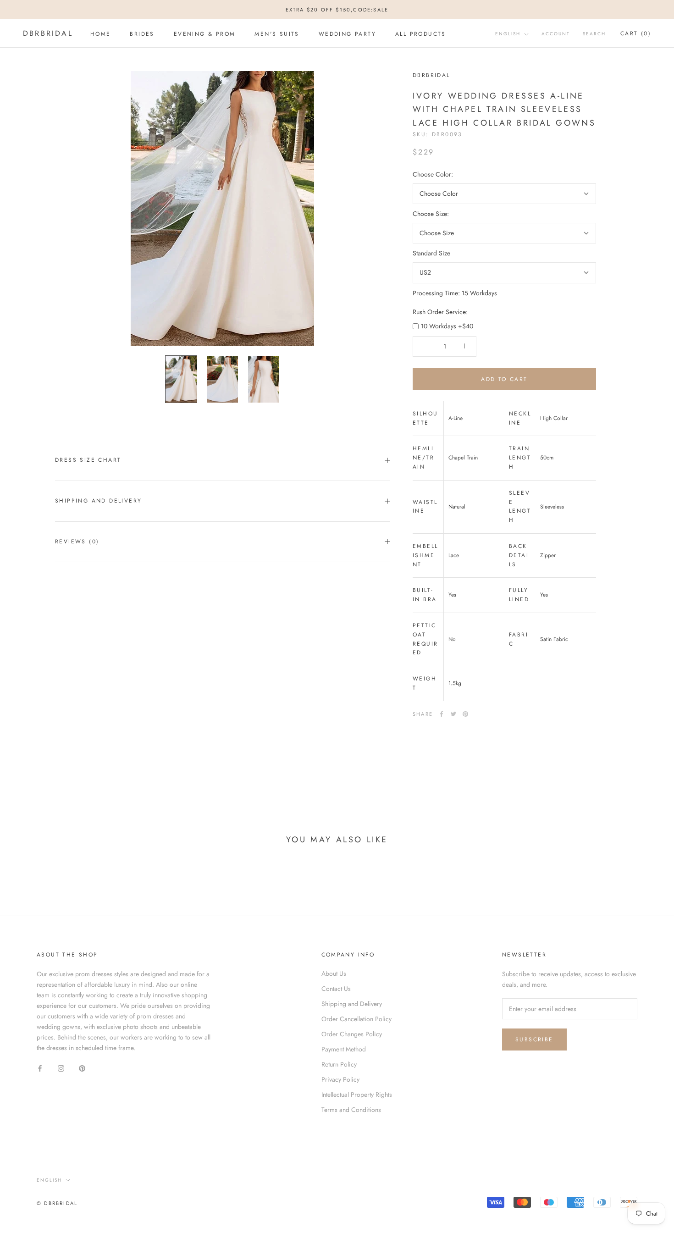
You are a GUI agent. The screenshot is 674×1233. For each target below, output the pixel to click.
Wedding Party (347, 34)
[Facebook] (441, 714)
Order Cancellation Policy (356, 1018)
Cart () (635, 34)
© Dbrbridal (57, 1203)
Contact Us (336, 988)
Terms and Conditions (351, 1109)
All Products (420, 34)
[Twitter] (453, 714)
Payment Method (343, 1049)
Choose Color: (433, 174)
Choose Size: (431, 213)
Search (594, 34)
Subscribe (534, 1039)
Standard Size (431, 253)
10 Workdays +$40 (447, 325)
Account (555, 34)
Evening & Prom (205, 34)
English (507, 34)
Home (100, 34)
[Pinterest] (465, 714)
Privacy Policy (340, 1079)
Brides (142, 34)
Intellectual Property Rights (356, 1094)
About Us (333, 973)
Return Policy (339, 1064)
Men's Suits (276, 34)
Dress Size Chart (88, 460)
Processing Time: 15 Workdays (455, 292)
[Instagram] (61, 1067)
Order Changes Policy (351, 1034)
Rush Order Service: (440, 311)
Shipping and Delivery (98, 501)
